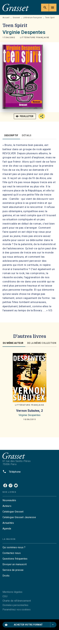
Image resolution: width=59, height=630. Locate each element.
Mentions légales (12, 591)
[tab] (11, 135)
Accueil (6, 17)
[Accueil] (16, 7)
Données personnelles (15, 605)
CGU (5, 596)
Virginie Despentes (24, 32)
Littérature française (32, 17)
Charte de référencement (17, 600)
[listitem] (5, 485)
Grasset (16, 17)
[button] (35, 37)
